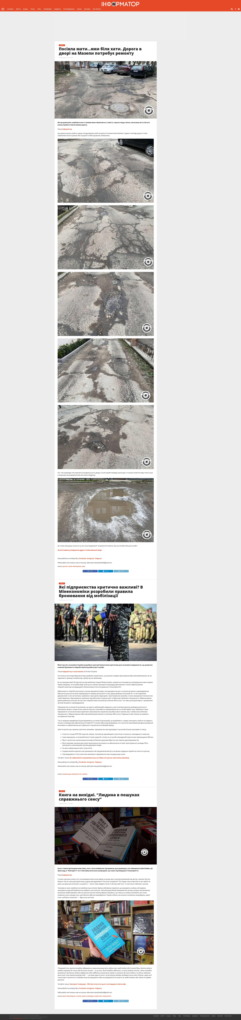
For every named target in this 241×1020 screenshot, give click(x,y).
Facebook (82, 558)
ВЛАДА (25, 9)
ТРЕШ (39, 9)
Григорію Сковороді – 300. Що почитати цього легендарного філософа (98, 984)
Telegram (98, 558)
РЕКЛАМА (87, 9)
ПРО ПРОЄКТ (97, 9)
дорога (65, 566)
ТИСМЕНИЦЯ (47, 9)
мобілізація (66, 774)
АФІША (79, 9)
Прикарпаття (76, 774)
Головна (10, 9)
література (98, 996)
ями (83, 566)
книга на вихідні (88, 996)
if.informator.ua (18, 1018)
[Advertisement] (120, 25)
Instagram (90, 558)
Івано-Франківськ (74, 566)
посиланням (78, 671)
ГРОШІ (32, 9)
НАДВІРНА (57, 9)
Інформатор (67, 129)
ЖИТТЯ (18, 9)
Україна (84, 774)
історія (78, 996)
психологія (107, 996)
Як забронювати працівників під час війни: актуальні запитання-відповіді (99, 758)
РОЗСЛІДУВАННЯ (68, 9)
